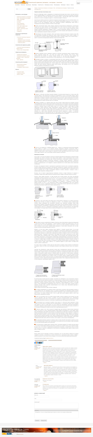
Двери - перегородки (20, 19)
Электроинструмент (20, 65)
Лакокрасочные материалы (22, 54)
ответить (44, 362)
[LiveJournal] (41, 343)
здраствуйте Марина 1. (48, 365)
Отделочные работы (21, 42)
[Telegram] (42, 343)
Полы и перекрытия (20, 23)
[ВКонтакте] (35, 343)
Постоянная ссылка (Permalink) (37, 349)
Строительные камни (21, 24)
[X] (39, 343)
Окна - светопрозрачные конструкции (41, 340)
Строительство (41, 4)
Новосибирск (34, 4)
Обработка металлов (21, 73)
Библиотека (23, 4)
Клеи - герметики (20, 59)
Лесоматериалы (57, 4)
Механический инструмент (22, 64)
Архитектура (28, 4)
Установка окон (46, 384)
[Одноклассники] (36, 343)
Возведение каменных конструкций (24, 41)
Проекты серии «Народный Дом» (23, 49)
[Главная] (21, 2)
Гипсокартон (19, 20)
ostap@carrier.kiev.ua (49, 338)
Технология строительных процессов (23, 37)
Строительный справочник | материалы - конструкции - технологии (45, 2)
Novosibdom (17, 4)
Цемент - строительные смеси (22, 28)
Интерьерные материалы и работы (23, 55)
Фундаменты (19, 31)
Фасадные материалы (21, 27)
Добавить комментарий (39, 341)
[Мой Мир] (38, 343)
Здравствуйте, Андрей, (47, 346)
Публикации (63, 4)
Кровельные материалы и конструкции (24, 16)
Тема (35, 398)
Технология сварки (20, 71)
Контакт (72, 4)
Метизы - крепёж (20, 74)
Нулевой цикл (20, 38)
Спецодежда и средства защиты (23, 67)
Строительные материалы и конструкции (55, 340)
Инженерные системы (49, 4)
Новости (68, 4)
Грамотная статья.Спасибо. (48, 378)
